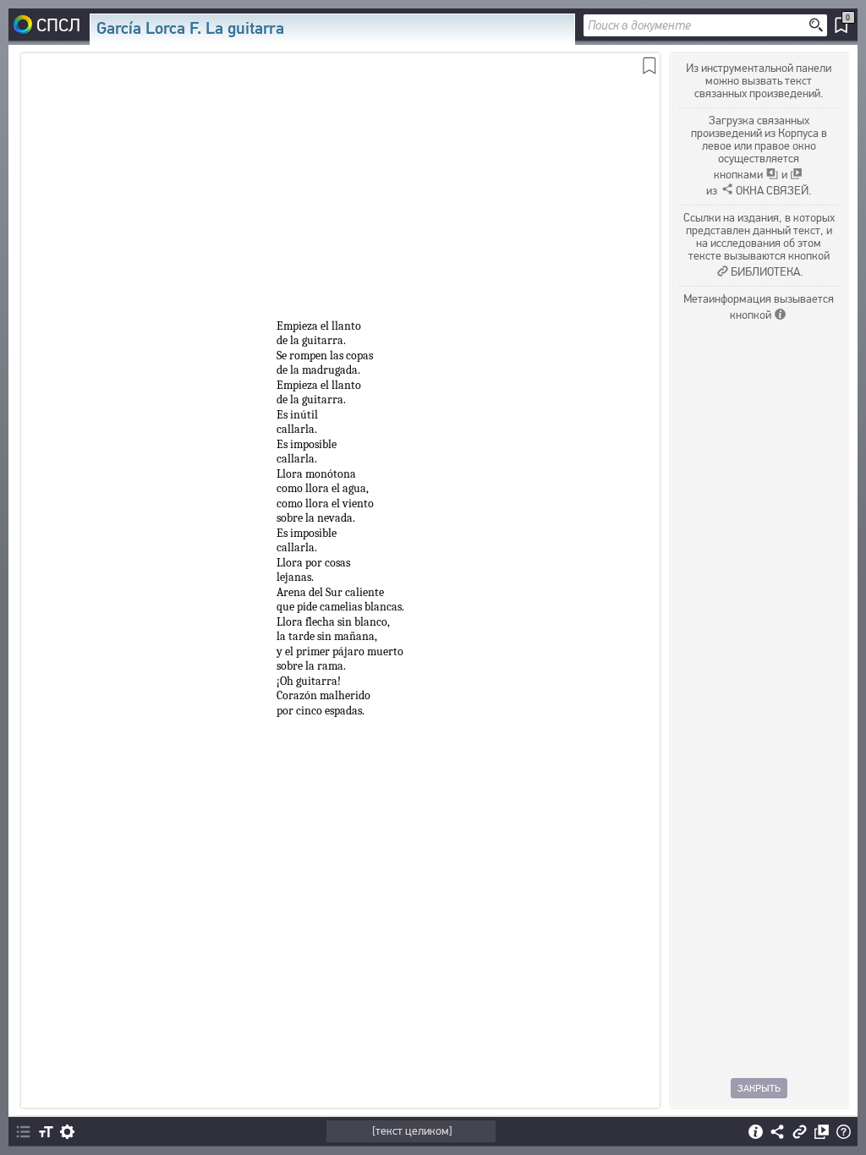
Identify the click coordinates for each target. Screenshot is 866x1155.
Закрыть (759, 1088)
